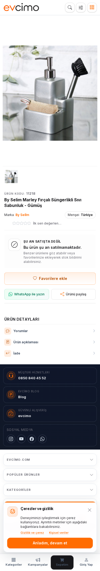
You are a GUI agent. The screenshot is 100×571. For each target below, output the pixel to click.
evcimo (24, 416)
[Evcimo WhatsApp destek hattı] (42, 439)
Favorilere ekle (53, 278)
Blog (22, 397)
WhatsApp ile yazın (29, 294)
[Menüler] (92, 7)
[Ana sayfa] (21, 7)
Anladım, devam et (50, 543)
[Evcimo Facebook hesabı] (31, 439)
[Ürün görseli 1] (11, 177)
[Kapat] (89, 510)
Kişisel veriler (59, 533)
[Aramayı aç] (70, 7)
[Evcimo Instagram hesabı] (11, 439)
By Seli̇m (22, 215)
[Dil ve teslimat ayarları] (81, 7)
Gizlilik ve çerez (32, 533)
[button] (50, 93)
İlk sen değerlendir (47, 223)
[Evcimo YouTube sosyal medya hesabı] (21, 439)
